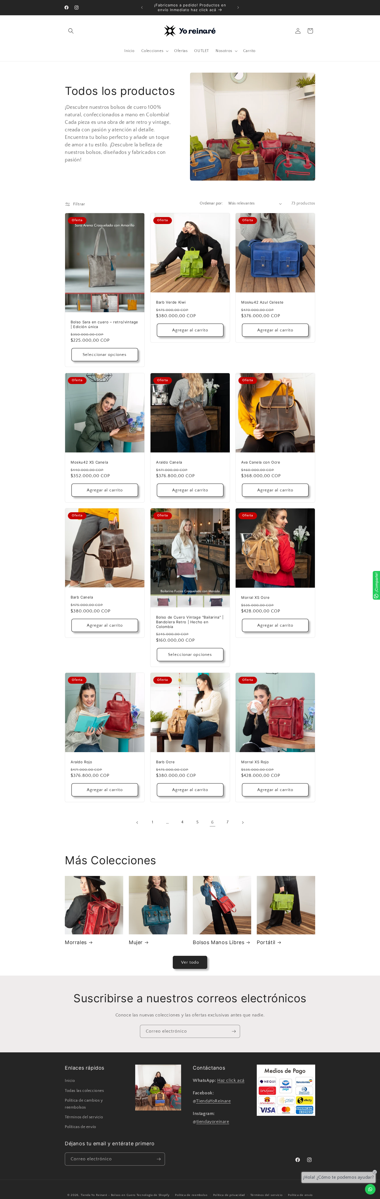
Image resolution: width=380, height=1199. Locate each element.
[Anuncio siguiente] (238, 7)
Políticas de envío (80, 1127)
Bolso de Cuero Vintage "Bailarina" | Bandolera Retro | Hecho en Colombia (190, 622)
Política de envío (300, 1194)
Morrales (76, 942)
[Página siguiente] (242, 822)
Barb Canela (82, 597)
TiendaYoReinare (213, 1101)
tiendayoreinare (212, 1121)
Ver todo (190, 962)
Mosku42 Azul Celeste (262, 302)
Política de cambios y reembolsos (84, 1103)
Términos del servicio (84, 1117)
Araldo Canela (169, 462)
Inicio (70, 1081)
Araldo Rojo (81, 762)
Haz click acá (231, 1080)
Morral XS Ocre (255, 597)
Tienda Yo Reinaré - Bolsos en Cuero (108, 1195)
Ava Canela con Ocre (260, 462)
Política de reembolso (191, 1194)
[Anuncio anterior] (142, 7)
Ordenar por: (211, 203)
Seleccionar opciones (105, 354)
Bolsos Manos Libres (218, 942)
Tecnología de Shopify (153, 1195)
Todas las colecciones (84, 1090)
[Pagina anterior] (137, 822)
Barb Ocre (165, 762)
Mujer (136, 942)
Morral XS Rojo (255, 762)
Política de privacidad (229, 1194)
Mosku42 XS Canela (89, 462)
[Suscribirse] (234, 1031)
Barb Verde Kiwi (171, 302)
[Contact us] (370, 1189)
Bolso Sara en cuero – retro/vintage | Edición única (104, 324)
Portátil (266, 942)
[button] (71, 31)
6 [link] (212, 822)
